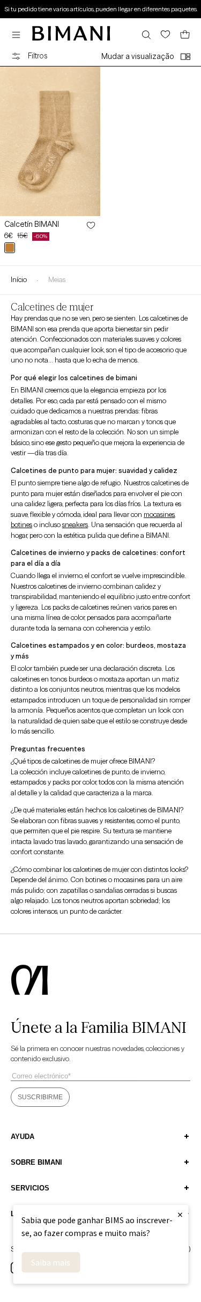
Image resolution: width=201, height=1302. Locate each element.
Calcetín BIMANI (31, 224)
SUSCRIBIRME (40, 1097)
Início (19, 279)
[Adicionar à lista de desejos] (90, 225)
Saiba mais (50, 1262)
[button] (19, 34)
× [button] (180, 1214)
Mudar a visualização (137, 56)
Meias (56, 279)
